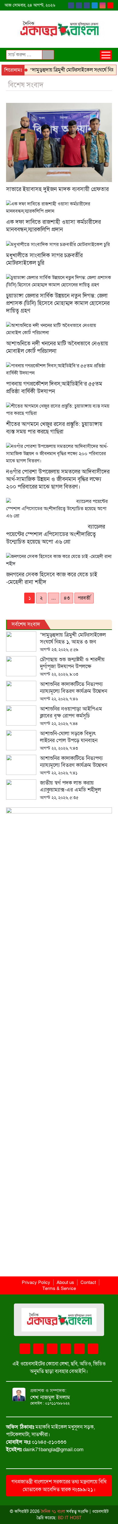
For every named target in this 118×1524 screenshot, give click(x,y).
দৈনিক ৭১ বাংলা (52, 1511)
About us (65, 1282)
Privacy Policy (36, 1282)
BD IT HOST (70, 1518)
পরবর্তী (84, 598)
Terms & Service (59, 1288)
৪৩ (67, 598)
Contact (88, 1282)
